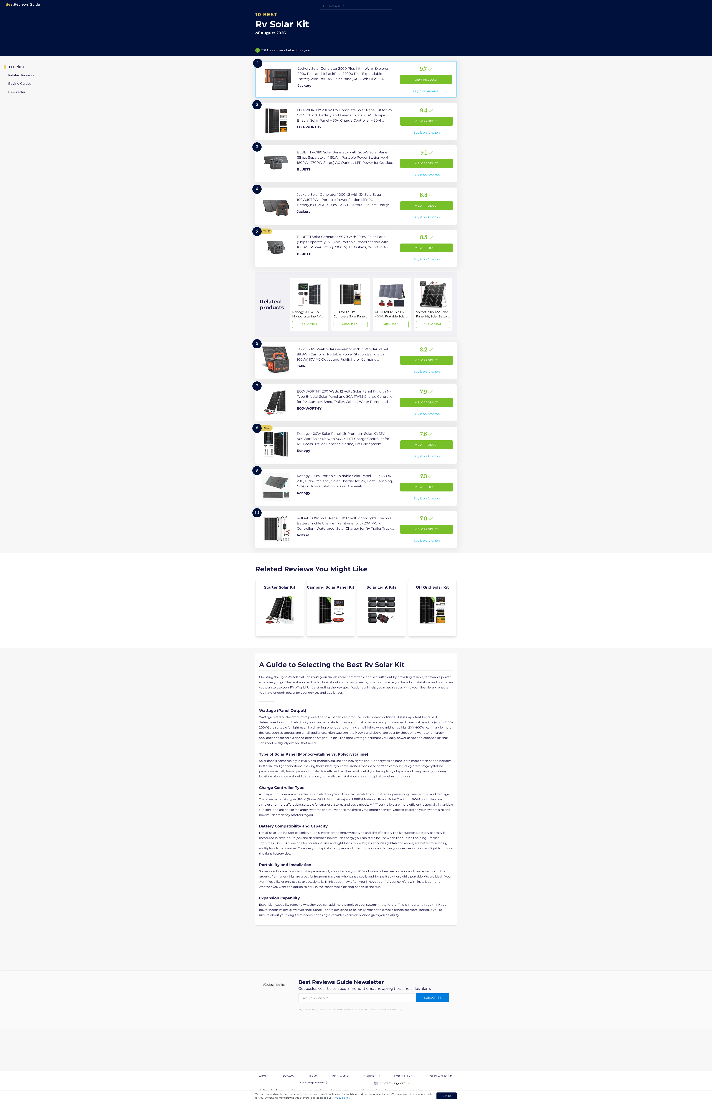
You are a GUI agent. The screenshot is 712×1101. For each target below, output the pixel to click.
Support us (371, 1076)
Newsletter (16, 92)
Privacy (288, 1076)
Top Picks (16, 67)
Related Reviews (21, 75)
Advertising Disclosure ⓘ (314, 1082)
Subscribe (433, 997)
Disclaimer (340, 1076)
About (264, 1076)
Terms (313, 1076)
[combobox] (356, 6)
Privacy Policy (341, 1097)
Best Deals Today (439, 1076)
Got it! (446, 1095)
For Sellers (403, 1076)
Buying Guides (19, 83)
